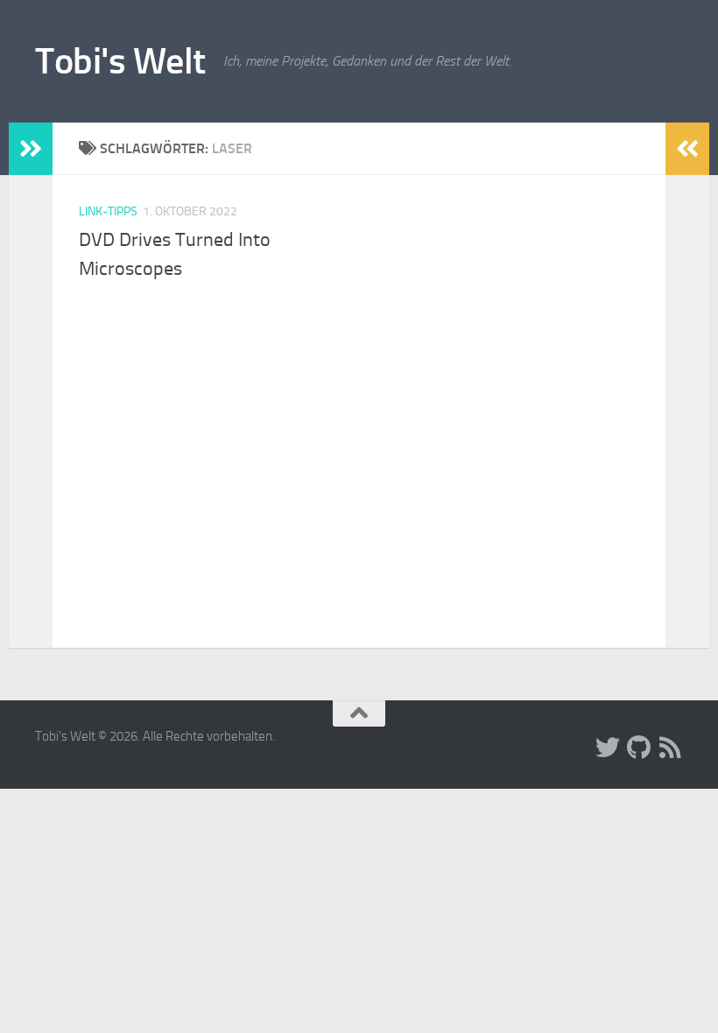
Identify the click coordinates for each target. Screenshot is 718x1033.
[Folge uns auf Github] (639, 747)
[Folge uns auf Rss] (670, 747)
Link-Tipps (108, 211)
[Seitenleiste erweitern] (31, 149)
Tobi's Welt (120, 61)
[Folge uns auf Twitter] (607, 747)
